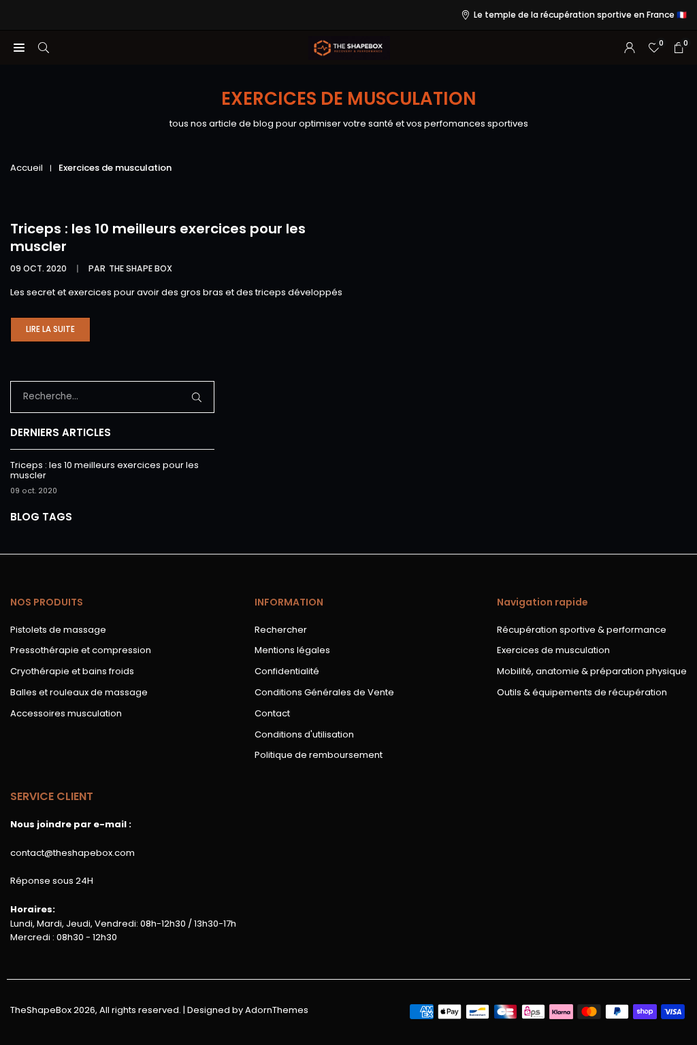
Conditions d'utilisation (304, 734)
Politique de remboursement (319, 754)
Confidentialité (287, 671)
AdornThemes (276, 1009)
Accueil (26, 167)
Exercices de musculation (553, 650)
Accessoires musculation (66, 713)
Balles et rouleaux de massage (79, 692)
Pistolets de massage (58, 629)
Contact (272, 713)
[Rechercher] (43, 48)
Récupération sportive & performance (581, 629)
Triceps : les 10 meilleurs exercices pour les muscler (158, 237)
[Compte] (629, 48)
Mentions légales (292, 650)
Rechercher (281, 629)
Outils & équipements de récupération (582, 692)
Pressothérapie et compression (80, 650)
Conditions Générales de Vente (324, 692)
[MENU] (19, 48)
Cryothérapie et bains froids (72, 671)
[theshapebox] (349, 46)
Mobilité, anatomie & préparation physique (592, 671)
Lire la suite (58, 333)
